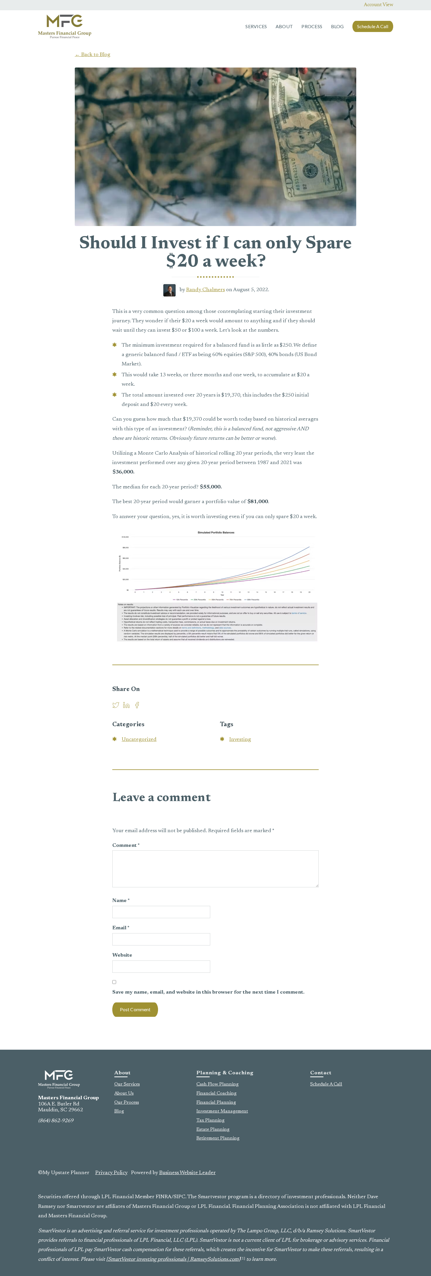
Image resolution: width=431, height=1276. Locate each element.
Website (122, 955)
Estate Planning (213, 1129)
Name (121, 901)
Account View (378, 5)
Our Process (126, 1102)
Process (311, 26)
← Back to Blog (92, 55)
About (284, 26)
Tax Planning (210, 1120)
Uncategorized (139, 739)
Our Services (127, 1084)
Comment (126, 845)
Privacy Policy (111, 1173)
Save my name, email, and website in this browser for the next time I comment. (208, 992)
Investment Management (222, 1111)
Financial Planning (216, 1102)
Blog (337, 26)
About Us (124, 1093)
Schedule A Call (372, 26)
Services (256, 26)
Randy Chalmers (205, 290)
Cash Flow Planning (217, 1084)
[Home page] (64, 26)
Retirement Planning (218, 1138)
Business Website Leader (187, 1173)
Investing (240, 739)
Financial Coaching (216, 1093)
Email (121, 928)
